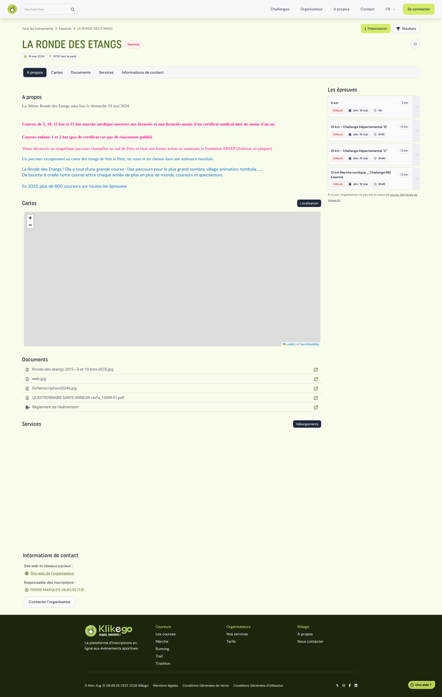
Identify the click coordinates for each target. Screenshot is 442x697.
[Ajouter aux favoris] (415, 44)
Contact (368, 9)
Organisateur (311, 9)
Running (162, 648)
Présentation (377, 28)
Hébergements (307, 424)
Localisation (309, 203)
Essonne (65, 28)
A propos (341, 9)
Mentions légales (165, 685)
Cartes (57, 72)
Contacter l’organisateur (50, 601)
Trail (159, 656)
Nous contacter (310, 641)
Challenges (279, 9)
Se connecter (418, 9)
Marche (162, 641)
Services (106, 72)
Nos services (237, 634)
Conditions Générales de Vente (206, 685)
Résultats (409, 28)
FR (388, 9)
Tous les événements (37, 28)
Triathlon (163, 663)
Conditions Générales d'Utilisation (258, 685)
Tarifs (231, 641)
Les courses (166, 634)
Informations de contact (142, 72)
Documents (81, 72)
